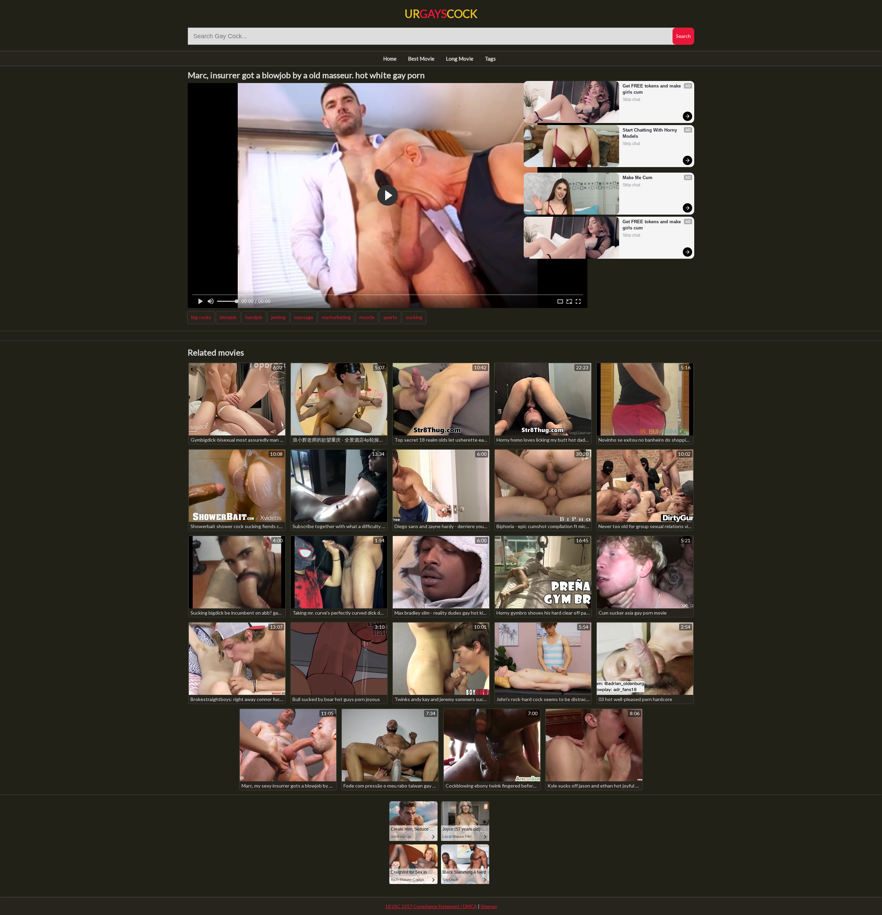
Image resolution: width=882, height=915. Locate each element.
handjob (254, 317)
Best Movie (421, 58)
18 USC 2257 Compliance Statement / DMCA (431, 906)
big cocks (201, 317)
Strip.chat (631, 99)
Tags (490, 58)
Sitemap (489, 906)
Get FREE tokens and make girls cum (652, 89)
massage (303, 317)
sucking (414, 317)
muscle (367, 317)
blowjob (228, 317)
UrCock (441, 13)
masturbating (336, 317)
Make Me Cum (638, 177)
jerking (278, 317)
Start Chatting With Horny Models (650, 133)
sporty (390, 317)
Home (390, 58)
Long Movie (459, 58)
